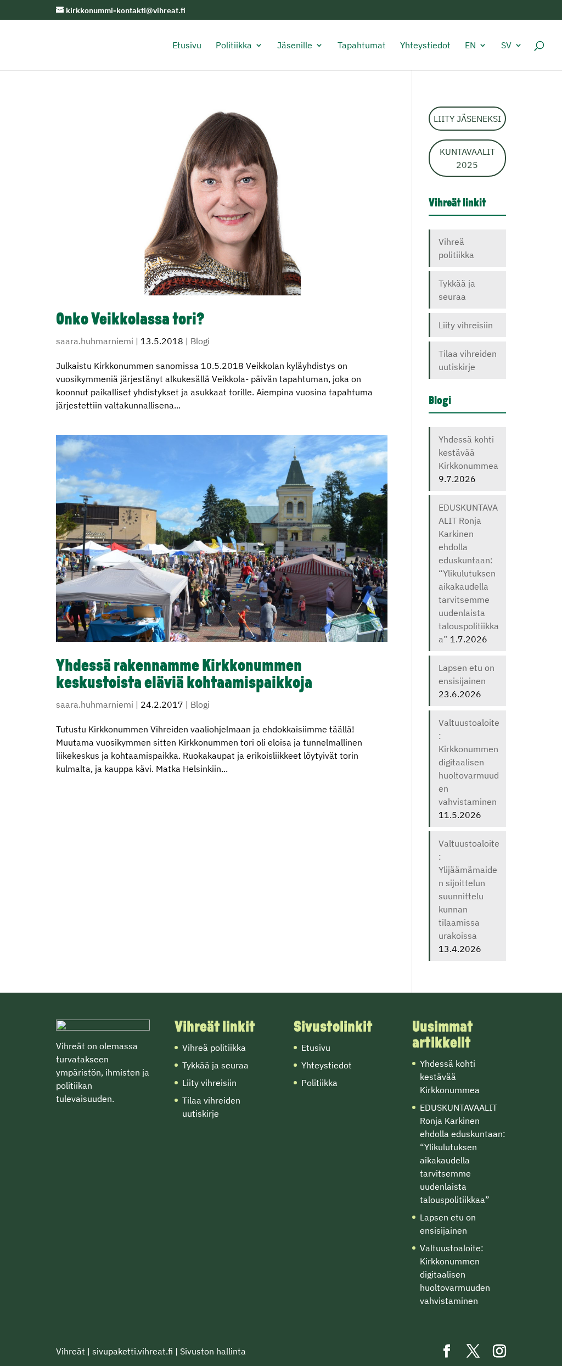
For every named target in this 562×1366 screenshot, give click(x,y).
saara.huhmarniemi (94, 340)
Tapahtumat (362, 46)
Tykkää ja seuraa (215, 1065)
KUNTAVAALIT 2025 (467, 158)
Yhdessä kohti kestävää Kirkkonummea (468, 452)
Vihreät (70, 1351)
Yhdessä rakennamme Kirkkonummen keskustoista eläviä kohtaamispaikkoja (184, 675)
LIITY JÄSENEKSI (467, 118)
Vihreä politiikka (214, 1047)
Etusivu (186, 46)
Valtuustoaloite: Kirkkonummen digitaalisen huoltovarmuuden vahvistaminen (469, 762)
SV (506, 46)
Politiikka (234, 46)
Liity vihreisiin (466, 325)
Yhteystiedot (425, 46)
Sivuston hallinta (213, 1351)
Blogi (200, 340)
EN (470, 46)
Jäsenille (294, 46)
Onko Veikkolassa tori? (130, 320)
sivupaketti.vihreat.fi (132, 1351)
